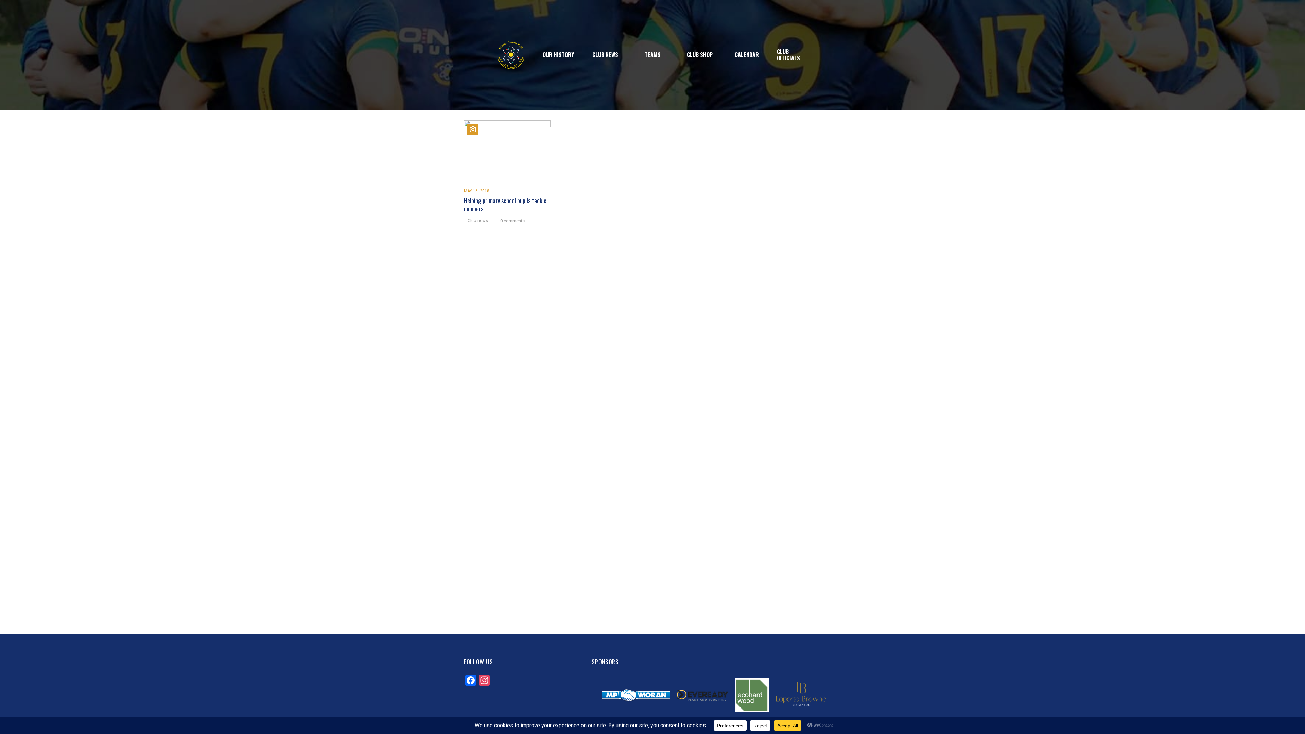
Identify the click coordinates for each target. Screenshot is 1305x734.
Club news (478, 220)
